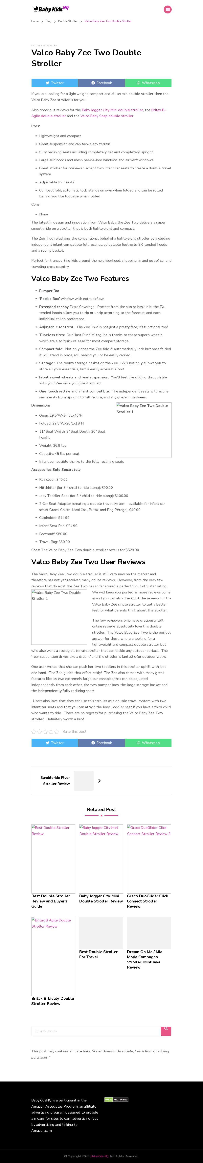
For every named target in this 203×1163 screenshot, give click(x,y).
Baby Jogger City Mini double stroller (112, 110)
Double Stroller (44, 45)
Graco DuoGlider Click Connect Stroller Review (147, 901)
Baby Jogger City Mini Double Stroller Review (101, 899)
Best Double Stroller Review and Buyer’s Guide (50, 901)
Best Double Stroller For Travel (98, 954)
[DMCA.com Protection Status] (116, 1100)
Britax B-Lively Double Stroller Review (52, 1001)
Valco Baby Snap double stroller (106, 116)
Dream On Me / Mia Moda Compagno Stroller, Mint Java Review (144, 959)
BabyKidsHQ (99, 1156)
